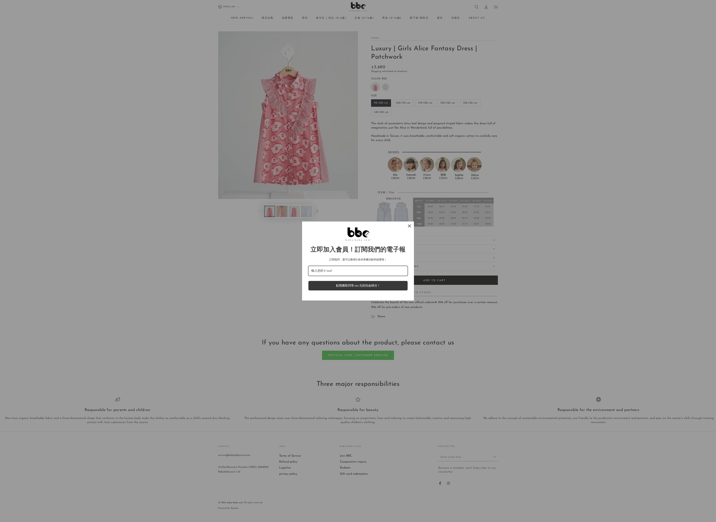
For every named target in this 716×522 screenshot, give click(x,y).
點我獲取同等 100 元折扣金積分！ (358, 286)
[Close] (409, 226)
